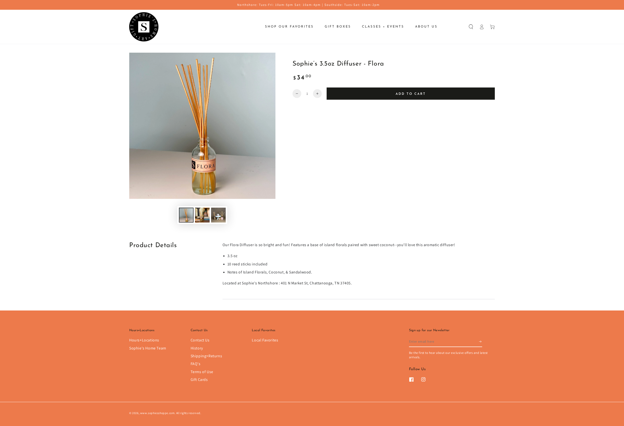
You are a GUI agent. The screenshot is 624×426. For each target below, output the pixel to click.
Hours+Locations (144, 340)
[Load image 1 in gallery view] (186, 215)
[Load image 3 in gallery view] (218, 215)
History (197, 348)
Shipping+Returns (206, 355)
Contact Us (200, 340)
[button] (471, 26)
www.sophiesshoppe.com (157, 413)
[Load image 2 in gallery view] (202, 215)
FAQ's (196, 363)
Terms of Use (202, 371)
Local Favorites (265, 340)
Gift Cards (199, 379)
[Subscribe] (480, 341)
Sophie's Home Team (147, 348)
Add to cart (411, 94)
